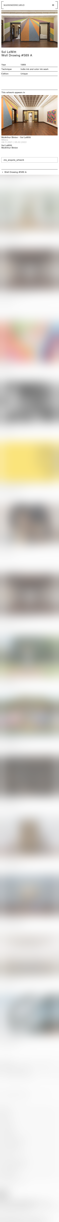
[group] (29, 29)
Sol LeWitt (8, 52)
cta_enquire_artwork (14, 159)
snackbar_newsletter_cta (45, 1219)
